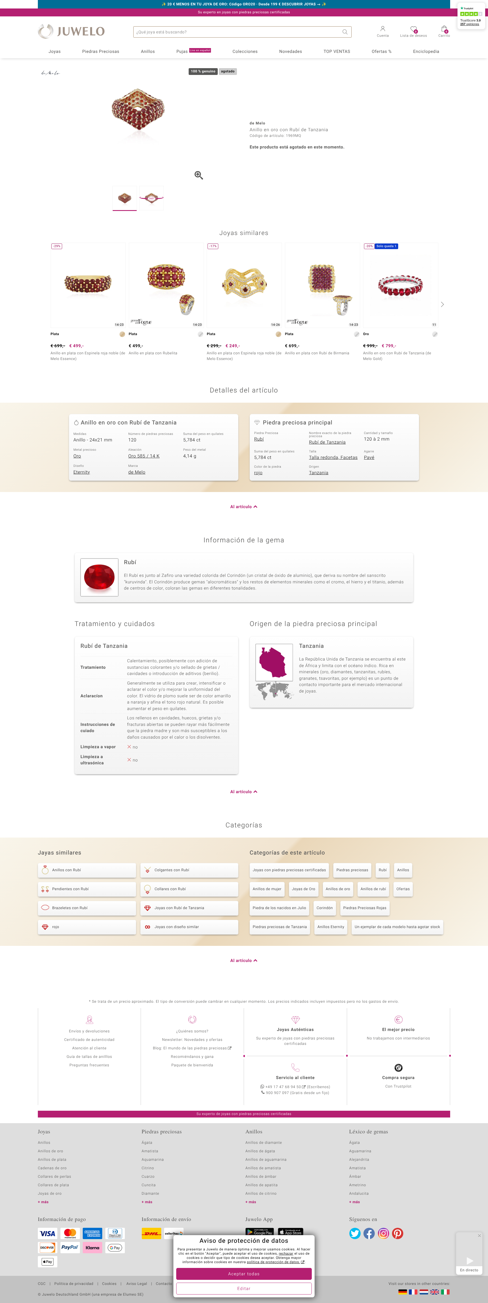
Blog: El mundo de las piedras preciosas (190, 1048)
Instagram (383, 1233)
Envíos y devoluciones (89, 1031)
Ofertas (403, 889)
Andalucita (359, 1193)
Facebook (369, 1233)
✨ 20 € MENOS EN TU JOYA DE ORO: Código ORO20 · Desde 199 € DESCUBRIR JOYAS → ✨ (244, 4)
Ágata (147, 1142)
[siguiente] (442, 304)
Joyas (55, 52)
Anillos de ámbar (260, 1176)
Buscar (346, 32)
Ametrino (357, 1185)
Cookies (109, 1284)
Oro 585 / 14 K (144, 456)
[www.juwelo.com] (434, 1292)
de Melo (136, 472)
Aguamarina (360, 1151)
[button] (383, 32)
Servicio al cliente (295, 1078)
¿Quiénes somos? (192, 1031)
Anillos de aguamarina (266, 1159)
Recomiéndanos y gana (192, 1057)
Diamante (150, 1193)
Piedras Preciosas (100, 52)
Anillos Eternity (330, 927)
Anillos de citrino (261, 1193)
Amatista (150, 1151)
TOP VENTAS (337, 52)
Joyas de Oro (303, 889)
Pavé (369, 457)
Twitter (355, 1233)
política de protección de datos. (273, 1262)
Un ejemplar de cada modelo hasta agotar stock (397, 927)
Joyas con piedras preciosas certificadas (289, 870)
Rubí (259, 439)
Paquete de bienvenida (192, 1065)
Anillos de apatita (261, 1185)
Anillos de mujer (267, 889)
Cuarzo (148, 1176)
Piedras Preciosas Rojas (365, 908)
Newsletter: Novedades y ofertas (192, 1040)
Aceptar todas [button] (244, 1274)
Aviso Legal (136, 1284)
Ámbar (355, 1176)
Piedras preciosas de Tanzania (280, 927)
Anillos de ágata (260, 1151)
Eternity (81, 472)
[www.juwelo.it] (445, 1292)
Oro (77, 456)
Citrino (148, 1168)
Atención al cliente (89, 1048)
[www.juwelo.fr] (413, 1292)
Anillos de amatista (263, 1168)
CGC (42, 1284)
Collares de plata (53, 1185)
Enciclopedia (426, 52)
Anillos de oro (338, 889)
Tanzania (318, 472)
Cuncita (149, 1185)
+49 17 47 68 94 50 (283, 1087)
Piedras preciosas (352, 870)
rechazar (286, 1253)
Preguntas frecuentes (89, 1065)
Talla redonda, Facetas (333, 457)
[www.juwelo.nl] (424, 1292)
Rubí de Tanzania (327, 442)
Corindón (325, 908)
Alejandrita (359, 1159)
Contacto (164, 1284)
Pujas (193, 52)
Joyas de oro (50, 1193)
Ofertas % (381, 52)
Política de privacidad (73, 1284)
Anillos (148, 52)
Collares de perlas (54, 1176)
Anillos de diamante (263, 1142)
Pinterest (397, 1233)
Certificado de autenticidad (89, 1040)
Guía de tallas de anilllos (89, 1057)
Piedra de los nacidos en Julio (279, 908)
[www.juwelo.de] (402, 1292)
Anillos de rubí (373, 889)
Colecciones (245, 52)
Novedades (290, 52)
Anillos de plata (52, 1159)
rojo (258, 472)
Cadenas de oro (52, 1168)
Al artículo (241, 507)
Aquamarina (153, 1159)
